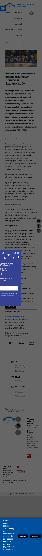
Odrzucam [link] (35, 536)
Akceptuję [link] (23, 536)
